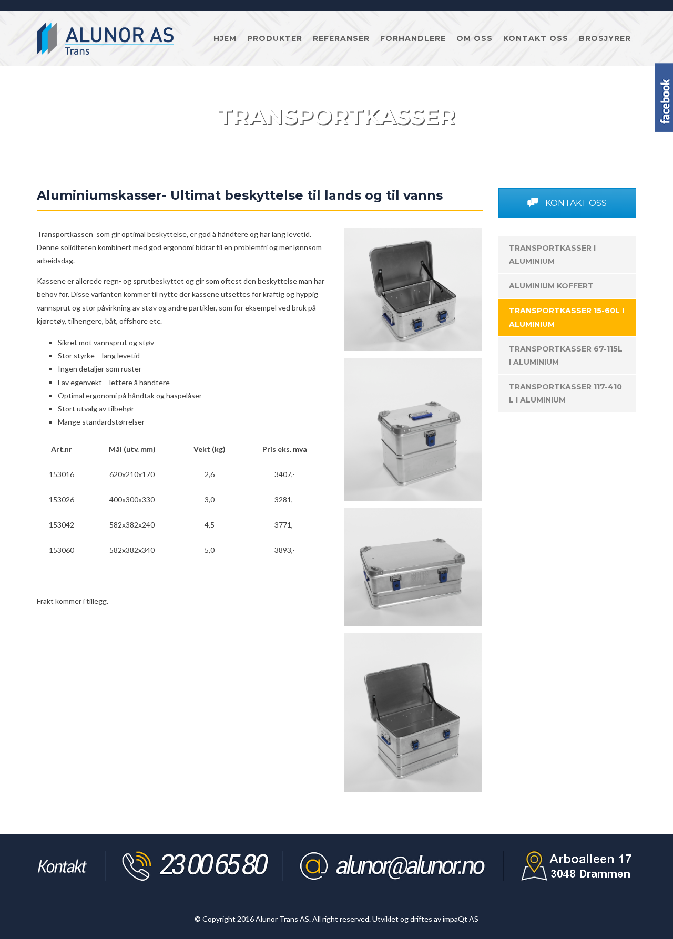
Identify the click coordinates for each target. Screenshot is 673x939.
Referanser (341, 38)
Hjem (225, 38)
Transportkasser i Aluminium (552, 254)
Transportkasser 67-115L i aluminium (566, 355)
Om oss (474, 38)
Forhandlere (413, 38)
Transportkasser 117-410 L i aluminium (565, 393)
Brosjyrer (605, 38)
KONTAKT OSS (575, 203)
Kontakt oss (535, 38)
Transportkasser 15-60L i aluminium (566, 317)
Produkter (274, 38)
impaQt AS (460, 918)
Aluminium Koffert (551, 286)
